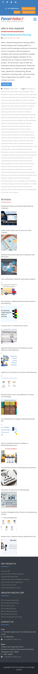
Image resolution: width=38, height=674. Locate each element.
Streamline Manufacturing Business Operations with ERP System (18, 256)
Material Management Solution (11, 588)
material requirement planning (25, 115)
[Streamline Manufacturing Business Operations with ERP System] (9, 267)
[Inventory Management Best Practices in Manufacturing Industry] (9, 524)
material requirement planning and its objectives (16, 123)
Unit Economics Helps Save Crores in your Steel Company (16, 231)
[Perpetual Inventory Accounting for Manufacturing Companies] (9, 218)
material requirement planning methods (14, 158)
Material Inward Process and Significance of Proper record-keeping (17, 396)
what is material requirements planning (19, 189)
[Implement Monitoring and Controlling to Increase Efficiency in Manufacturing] (9, 360)
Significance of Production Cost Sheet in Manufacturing (18, 372)
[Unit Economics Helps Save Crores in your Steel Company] (9, 243)
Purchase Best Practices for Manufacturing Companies (18, 468)
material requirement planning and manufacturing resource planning (17, 132)
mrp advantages (19, 181)
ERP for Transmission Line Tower (11, 617)
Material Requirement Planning (16, 35)
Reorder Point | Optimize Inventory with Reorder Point (18, 536)
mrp (12, 181)
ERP (16, 89)
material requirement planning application (20, 135)
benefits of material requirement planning (14, 94)
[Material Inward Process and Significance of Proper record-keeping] (9, 407)
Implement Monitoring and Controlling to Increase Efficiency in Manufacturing (17, 349)
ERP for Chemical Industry (9, 611)
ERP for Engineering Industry (10, 600)
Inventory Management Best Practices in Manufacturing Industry (19, 513)
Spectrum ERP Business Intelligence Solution (15, 579)
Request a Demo (28, 12)
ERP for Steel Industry (8, 606)
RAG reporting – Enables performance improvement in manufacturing (18, 302)
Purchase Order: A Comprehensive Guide (14, 326)
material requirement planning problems (20, 166)
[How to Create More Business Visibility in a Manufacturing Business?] (9, 455)
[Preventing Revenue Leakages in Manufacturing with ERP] (9, 431)
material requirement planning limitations (23, 155)
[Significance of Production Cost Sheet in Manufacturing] (9, 382)
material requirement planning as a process (15, 138)
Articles (12, 89)
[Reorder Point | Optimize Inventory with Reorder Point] (9, 547)
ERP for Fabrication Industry (10, 603)
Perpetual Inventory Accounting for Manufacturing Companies (17, 207)
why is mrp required (12, 192)
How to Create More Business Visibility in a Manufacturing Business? (14, 444)
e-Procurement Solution (8, 585)
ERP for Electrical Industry (9, 614)
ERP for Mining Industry (8, 608)
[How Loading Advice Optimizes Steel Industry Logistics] (9, 289)
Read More (6, 84)
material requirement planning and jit (13, 126)
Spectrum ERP (5, 571)
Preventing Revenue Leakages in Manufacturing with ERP (18, 420)
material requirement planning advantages (15, 117)
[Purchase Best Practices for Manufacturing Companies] (9, 478)
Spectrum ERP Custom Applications (12, 582)
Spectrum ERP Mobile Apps (9, 577)
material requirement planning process (13, 169)
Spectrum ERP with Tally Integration (12, 574)
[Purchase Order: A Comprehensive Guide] (9, 336)
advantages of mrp (27, 92)
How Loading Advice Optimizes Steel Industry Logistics (18, 279)
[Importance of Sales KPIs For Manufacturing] (9, 500)
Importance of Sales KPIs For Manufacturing (15, 490)
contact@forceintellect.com (12, 639)
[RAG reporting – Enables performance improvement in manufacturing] (9, 313)
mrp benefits (18, 184)
